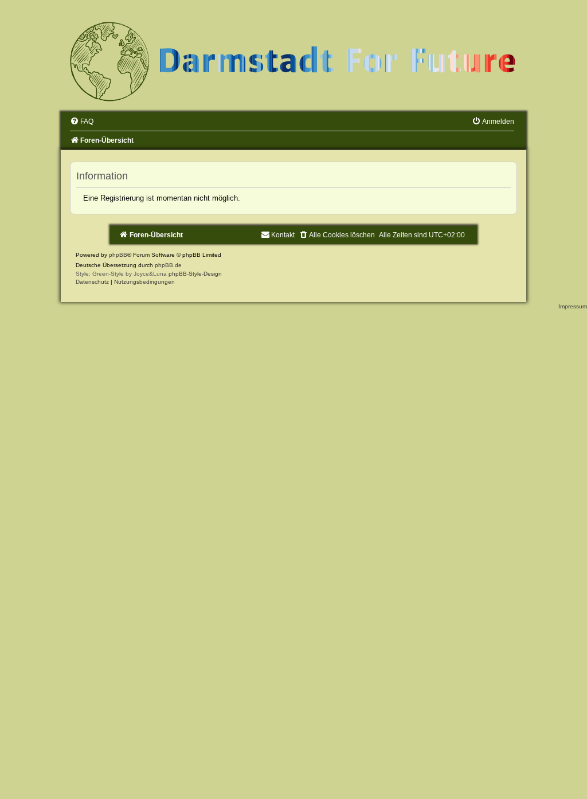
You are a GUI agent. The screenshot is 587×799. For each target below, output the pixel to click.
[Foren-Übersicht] (293, 60)
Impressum (572, 306)
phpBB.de (168, 265)
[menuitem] (81, 121)
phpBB (118, 255)
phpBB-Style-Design (195, 274)
